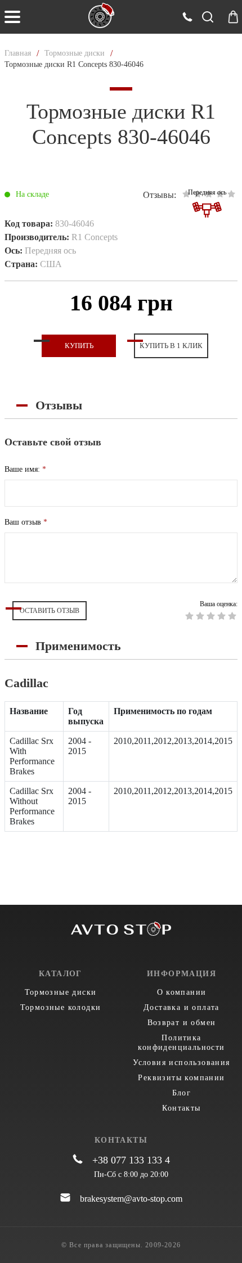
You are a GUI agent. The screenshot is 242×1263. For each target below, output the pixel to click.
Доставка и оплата (181, 1007)
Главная (18, 53)
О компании (182, 992)
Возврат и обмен (181, 1022)
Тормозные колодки (60, 1007)
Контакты (181, 1108)
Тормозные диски (74, 53)
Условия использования (181, 1062)
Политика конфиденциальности (181, 1043)
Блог (181, 1093)
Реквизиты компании (181, 1077)
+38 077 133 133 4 (131, 1160)
